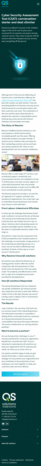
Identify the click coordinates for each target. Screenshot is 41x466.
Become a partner (20, 374)
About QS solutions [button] (9, 443)
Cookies (5, 460)
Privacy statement (16, 460)
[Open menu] (37, 4)
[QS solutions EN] (9, 4)
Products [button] (5, 436)
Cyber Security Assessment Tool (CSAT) (17, 100)
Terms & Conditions (9, 462)
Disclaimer (29, 460)
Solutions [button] (5, 429)
